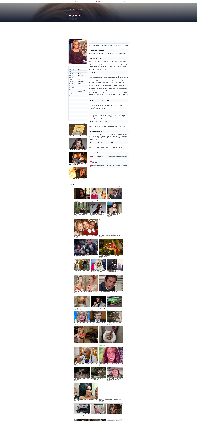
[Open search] (127, 2)
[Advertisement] (98, 29)
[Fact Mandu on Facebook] (70, 1)
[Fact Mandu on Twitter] (72, 1)
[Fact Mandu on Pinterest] (74, 1)
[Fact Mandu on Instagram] (76, 1)
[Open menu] (124, 2)
